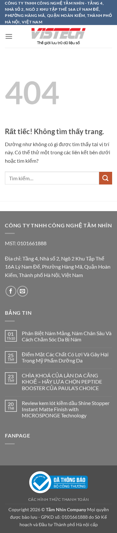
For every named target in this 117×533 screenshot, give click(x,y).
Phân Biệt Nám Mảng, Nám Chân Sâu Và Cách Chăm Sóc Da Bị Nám (66, 336)
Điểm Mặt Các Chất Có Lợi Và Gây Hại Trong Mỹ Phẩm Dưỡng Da (65, 357)
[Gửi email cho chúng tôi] (22, 291)
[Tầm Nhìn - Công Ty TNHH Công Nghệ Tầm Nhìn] (58, 36)
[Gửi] (105, 178)
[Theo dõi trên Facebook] (11, 291)
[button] (9, 36)
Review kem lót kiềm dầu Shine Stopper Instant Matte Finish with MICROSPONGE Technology (66, 409)
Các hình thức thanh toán (58, 499)
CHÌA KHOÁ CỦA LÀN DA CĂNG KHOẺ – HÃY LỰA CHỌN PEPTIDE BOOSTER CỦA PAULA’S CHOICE (62, 381)
